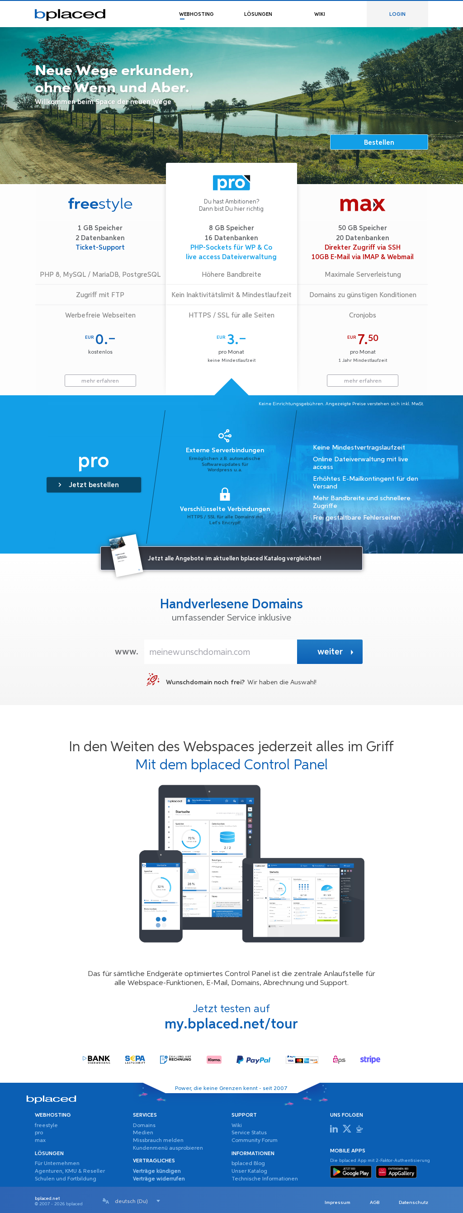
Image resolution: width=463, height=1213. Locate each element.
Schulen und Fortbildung (65, 1179)
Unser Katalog (249, 1171)
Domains (144, 1125)
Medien (143, 1133)
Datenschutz (413, 1202)
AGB (374, 1202)
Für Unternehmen (57, 1163)
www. (127, 652)
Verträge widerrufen (159, 1179)
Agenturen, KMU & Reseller (70, 1171)
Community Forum (255, 1140)
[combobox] (137, 1201)
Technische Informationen (265, 1179)
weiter (330, 652)
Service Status (249, 1133)
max (40, 1140)
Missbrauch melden (158, 1140)
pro (39, 1133)
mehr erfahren (100, 381)
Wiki (237, 1125)
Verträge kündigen (157, 1171)
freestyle (46, 1125)
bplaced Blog (248, 1163)
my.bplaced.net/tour (231, 1025)
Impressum (337, 1202)
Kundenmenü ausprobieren (168, 1148)
